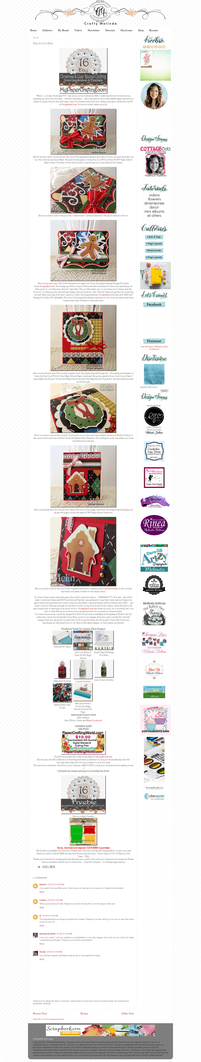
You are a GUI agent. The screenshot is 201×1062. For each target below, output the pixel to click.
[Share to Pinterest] (54, 866)
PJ (40, 916)
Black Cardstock (94, 720)
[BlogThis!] (46, 866)
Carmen (43, 900)
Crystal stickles (110, 588)
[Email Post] (38, 867)
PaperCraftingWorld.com (100, 757)
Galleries (47, 30)
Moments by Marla (48, 934)
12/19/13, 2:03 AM (55, 900)
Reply (42, 892)
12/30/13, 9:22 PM (54, 952)
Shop (141, 30)
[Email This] (43, 866)
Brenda (43, 952)
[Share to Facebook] (51, 866)
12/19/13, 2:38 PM (64, 934)
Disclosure (126, 30)
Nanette (43, 884)
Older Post (127, 1013)
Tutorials (110, 30)
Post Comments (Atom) (54, 1019)
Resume (153, 30)
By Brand (63, 30)
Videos (78, 30)
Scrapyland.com (69, 104)
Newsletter (94, 30)
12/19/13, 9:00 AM (50, 916)
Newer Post (40, 1013)
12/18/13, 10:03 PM (55, 884)
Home (33, 30)
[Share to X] (48, 866)
